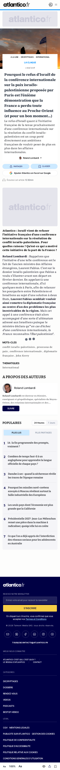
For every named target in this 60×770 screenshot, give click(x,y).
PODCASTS (8, 706)
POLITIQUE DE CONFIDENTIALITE (19, 740)
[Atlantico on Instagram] (43, 634)
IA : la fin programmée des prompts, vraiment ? (28, 444)
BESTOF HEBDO (11, 712)
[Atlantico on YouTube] (52, 634)
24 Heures (39, 422)
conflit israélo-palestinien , (19, 347)
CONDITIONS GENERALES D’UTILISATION (23, 758)
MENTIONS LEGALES (19, 727)
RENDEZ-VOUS (10, 693)
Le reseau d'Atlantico (14, 662)
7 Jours (51, 422)
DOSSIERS (8, 687)
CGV (5, 727)
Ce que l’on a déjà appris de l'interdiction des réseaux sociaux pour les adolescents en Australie (32, 540)
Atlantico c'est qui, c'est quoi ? (19, 659)
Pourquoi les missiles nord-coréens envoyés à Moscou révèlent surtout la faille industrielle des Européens (29, 491)
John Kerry (22, 355)
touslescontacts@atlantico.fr (30, 642)
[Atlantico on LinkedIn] (34, 634)
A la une (14, 57)
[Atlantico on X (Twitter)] (16, 634)
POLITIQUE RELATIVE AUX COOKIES (20, 752)
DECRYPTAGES (10, 681)
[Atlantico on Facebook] (25, 634)
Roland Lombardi (31, 158)
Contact (37, 662)
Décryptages (27, 57)
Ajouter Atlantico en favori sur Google (32, 173)
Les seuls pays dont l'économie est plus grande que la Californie (30, 506)
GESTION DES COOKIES (43, 733)
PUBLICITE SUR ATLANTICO (16, 733)
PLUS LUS (16, 432)
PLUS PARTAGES (43, 432)
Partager (18, 166)
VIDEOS (6, 699)
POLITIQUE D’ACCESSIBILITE (16, 746)
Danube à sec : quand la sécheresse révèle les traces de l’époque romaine (32, 475)
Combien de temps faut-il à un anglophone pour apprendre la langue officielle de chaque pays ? (30, 460)
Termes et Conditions (36, 619)
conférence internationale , (27, 351)
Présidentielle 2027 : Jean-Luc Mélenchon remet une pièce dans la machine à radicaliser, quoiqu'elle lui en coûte (32, 522)
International (43, 57)
